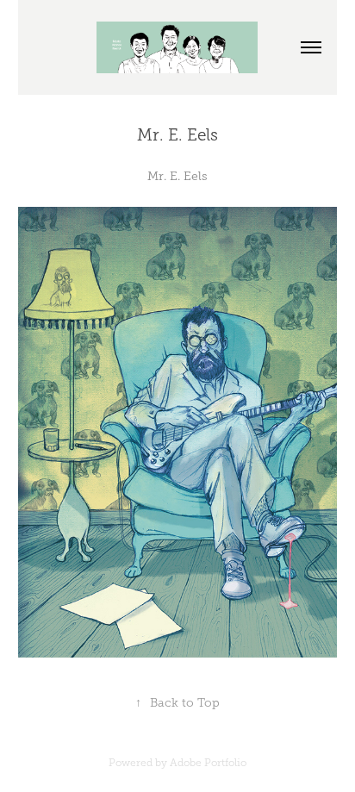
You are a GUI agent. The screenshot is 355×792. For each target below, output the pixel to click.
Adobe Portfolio (208, 763)
